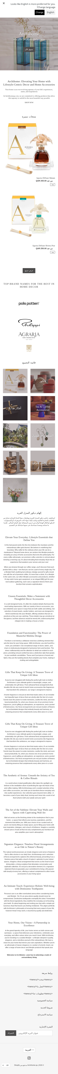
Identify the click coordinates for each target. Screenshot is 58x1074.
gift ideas (20, 685)
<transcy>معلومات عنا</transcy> (38, 993)
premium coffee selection (33, 557)
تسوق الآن (29, 49)
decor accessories (43, 606)
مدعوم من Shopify (20, 1065)
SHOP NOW (29, 102)
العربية (28, 1050)
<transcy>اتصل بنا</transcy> (40, 986)
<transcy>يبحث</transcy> (41, 979)
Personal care (9, 894)
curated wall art (46, 822)
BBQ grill (44, 579)
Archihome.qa (32, 1065)
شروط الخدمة (47, 1007)
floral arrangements (25, 707)
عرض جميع (29, 271)
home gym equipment (22, 579)
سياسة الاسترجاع (45, 1014)
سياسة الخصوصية (45, 1000)
